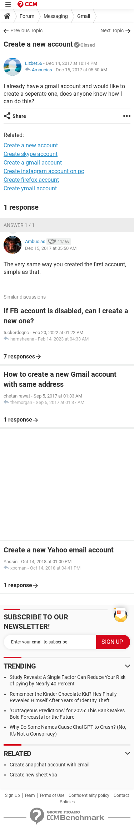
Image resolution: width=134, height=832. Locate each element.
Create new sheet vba (33, 775)
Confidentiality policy (89, 795)
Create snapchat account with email (49, 764)
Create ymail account (30, 188)
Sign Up (12, 795)
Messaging (56, 16)
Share (19, 116)
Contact (121, 795)
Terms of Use (51, 795)
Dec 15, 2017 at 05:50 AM (81, 69)
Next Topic (112, 30)
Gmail (83, 16)
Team (29, 795)
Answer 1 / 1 (19, 225)
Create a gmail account (33, 162)
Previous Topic (26, 30)
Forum (27, 16)
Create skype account (31, 154)
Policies (67, 801)
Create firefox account (31, 179)
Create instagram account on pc (44, 171)
